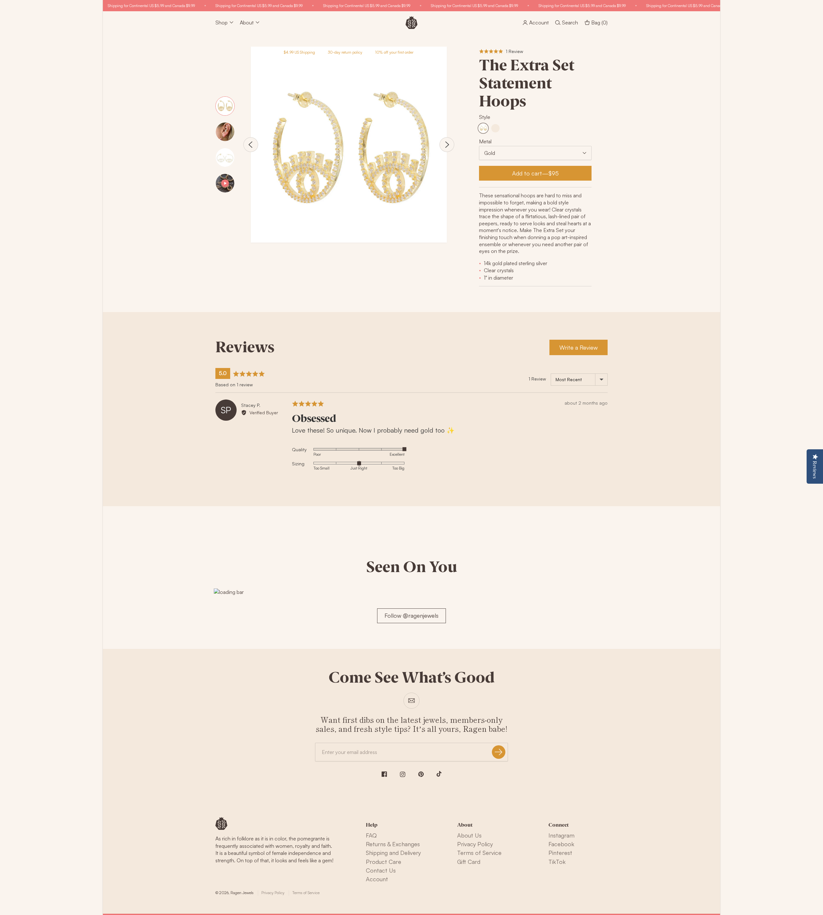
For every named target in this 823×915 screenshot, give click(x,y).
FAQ (371, 835)
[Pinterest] (421, 774)
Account (377, 879)
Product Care (383, 861)
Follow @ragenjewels (411, 615)
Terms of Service (479, 852)
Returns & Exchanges (393, 844)
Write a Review (578, 347)
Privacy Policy (475, 844)
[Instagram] (402, 774)
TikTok (556, 861)
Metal (485, 141)
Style (484, 117)
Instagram (561, 835)
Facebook (561, 844)
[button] (501, 51)
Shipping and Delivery (393, 852)
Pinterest (560, 852)
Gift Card (468, 861)
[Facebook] (384, 774)
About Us (469, 835)
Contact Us (381, 870)
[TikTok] (439, 774)
